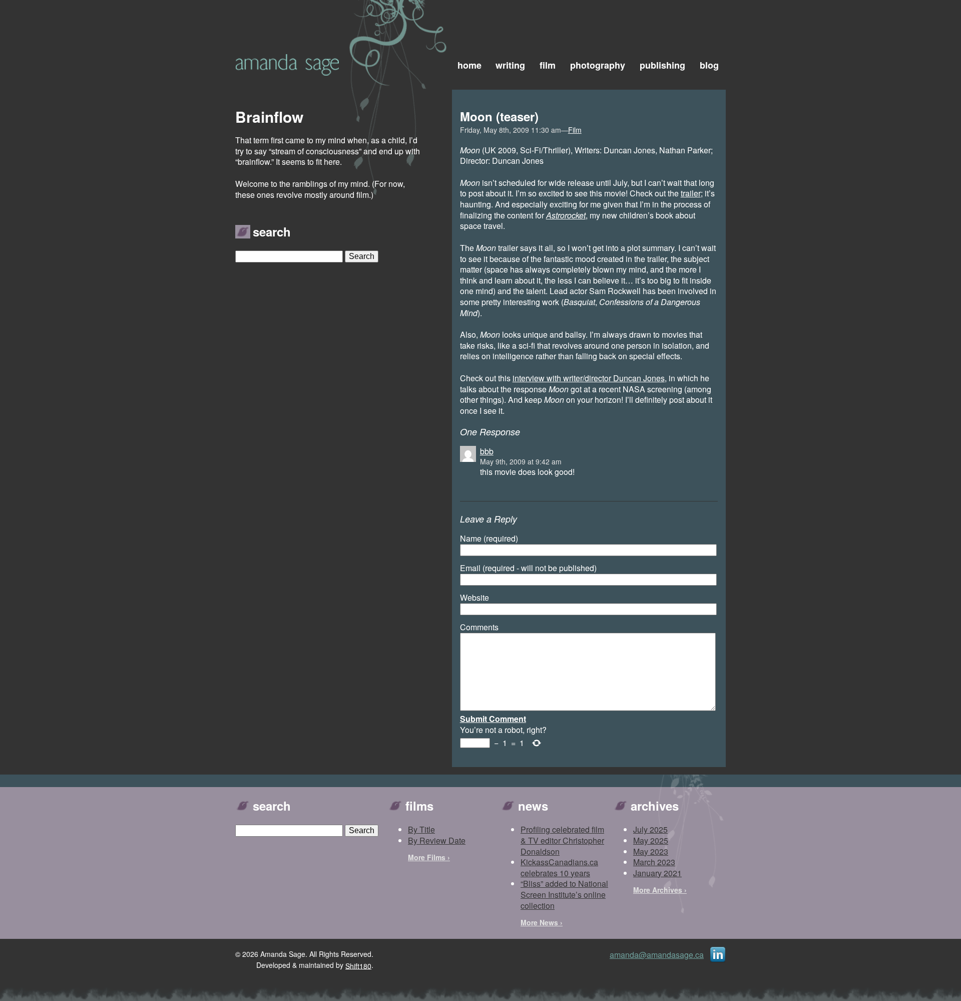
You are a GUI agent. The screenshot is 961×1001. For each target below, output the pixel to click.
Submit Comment (493, 718)
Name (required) (489, 538)
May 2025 (650, 840)
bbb (487, 451)
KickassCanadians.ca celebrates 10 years (559, 867)
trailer (691, 193)
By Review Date (436, 840)
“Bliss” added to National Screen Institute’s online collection (564, 894)
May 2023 (650, 851)
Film (575, 130)
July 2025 (650, 829)
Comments (479, 627)
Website (474, 597)
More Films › (429, 857)
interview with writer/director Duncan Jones (589, 378)
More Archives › (660, 890)
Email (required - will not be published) (528, 568)
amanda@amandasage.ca (657, 954)
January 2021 (657, 873)
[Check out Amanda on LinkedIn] (718, 953)
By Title (421, 829)
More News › (542, 922)
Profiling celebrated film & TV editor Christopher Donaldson (562, 840)
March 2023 (654, 862)
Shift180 (358, 965)
